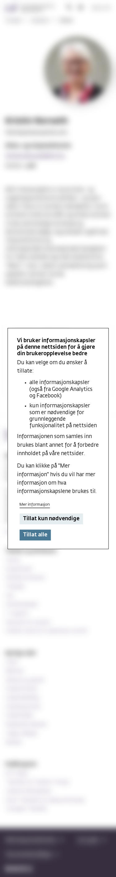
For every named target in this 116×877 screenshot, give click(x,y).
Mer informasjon (34, 505)
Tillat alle (35, 535)
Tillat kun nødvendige (51, 518)
